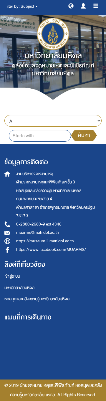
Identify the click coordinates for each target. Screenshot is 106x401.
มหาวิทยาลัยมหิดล (19, 287)
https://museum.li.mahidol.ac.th (45, 241)
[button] (71, 5)
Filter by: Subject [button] (19, 6)
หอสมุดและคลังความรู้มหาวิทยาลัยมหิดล (36, 299)
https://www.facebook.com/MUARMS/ (51, 249)
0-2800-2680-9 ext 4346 (39, 224)
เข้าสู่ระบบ (12, 276)
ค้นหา (84, 135)
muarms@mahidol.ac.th (37, 232)
